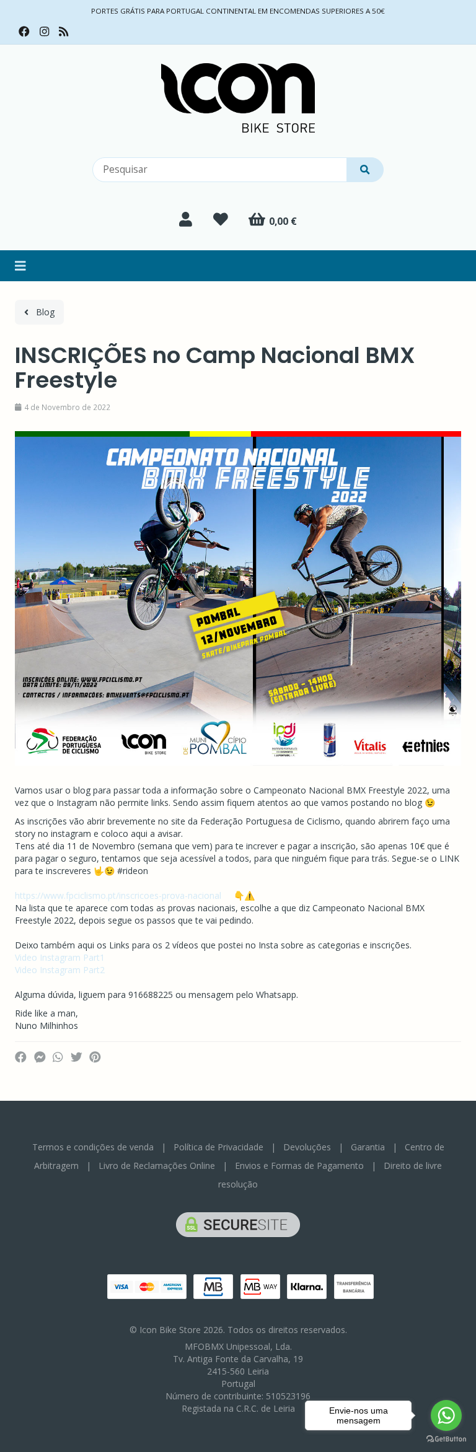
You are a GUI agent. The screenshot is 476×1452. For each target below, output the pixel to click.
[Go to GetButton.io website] (446, 1439)
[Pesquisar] (365, 169)
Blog (42, 312)
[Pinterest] (95, 1057)
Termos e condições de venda (93, 1147)
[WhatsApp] (58, 1057)
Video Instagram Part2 (60, 970)
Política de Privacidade (218, 1147)
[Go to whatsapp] (446, 1415)
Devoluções (307, 1147)
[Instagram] (44, 31)
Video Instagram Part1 (60, 957)
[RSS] (63, 31)
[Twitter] (76, 1057)
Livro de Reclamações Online (157, 1165)
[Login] (185, 219)
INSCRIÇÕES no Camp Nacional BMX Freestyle (215, 367)
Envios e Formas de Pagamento (299, 1165)
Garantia (368, 1147)
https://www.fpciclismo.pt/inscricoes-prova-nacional (118, 895)
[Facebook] (24, 31)
